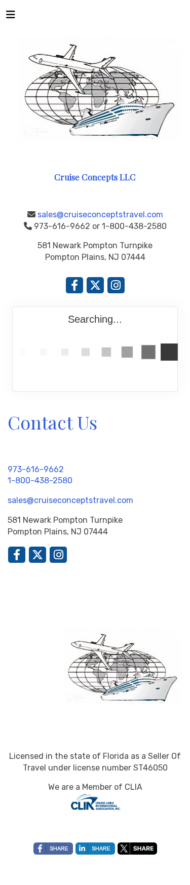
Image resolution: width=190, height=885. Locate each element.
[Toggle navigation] (11, 17)
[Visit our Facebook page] (74, 285)
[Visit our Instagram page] (116, 285)
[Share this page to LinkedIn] (95, 848)
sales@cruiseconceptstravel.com (100, 214)
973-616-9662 (36, 469)
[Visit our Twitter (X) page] (95, 285)
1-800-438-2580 (40, 480)
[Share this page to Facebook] (53, 848)
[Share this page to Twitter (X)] (137, 848)
